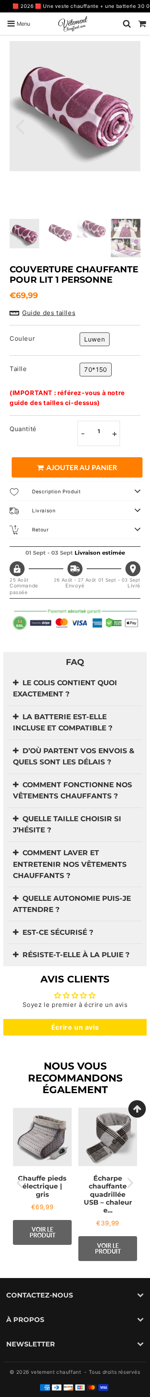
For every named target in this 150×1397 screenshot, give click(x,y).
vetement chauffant (56, 1372)
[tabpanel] (24, 233)
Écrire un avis (75, 1027)
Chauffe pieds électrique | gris (42, 1186)
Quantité (23, 429)
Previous (20, 126)
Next (130, 126)
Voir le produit (42, 1232)
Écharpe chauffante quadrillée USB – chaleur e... (108, 1194)
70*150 (95, 370)
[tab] (75, 689)
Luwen (94, 339)
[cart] (142, 23)
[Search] (127, 23)
